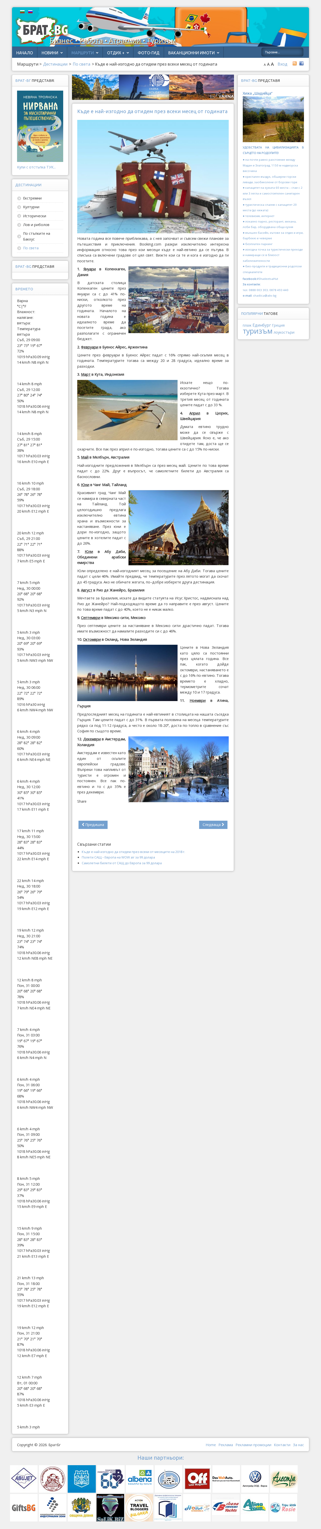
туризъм (258, 331)
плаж (247, 325)
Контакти (282, 1444)
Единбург (262, 325)
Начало (24, 53)
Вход (282, 64)
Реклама (225, 1444)
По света (31, 248)
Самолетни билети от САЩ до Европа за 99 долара (122, 863)
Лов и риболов (36, 224)
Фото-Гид (148, 53)
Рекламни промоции (253, 1444)
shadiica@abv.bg (264, 295)
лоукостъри (284, 332)
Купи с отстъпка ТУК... (36, 167)
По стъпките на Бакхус (36, 236)
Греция (278, 325)
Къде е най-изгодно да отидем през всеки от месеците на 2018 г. (133, 851)
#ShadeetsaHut (267, 279)
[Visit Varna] (153, 86)
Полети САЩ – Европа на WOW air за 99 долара (118, 857)
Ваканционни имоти (191, 53)
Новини (50, 53)
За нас (298, 1444)
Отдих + (115, 53)
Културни (31, 206)
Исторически (34, 215)
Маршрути (82, 53)
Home (211, 1444)
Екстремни (32, 198)
